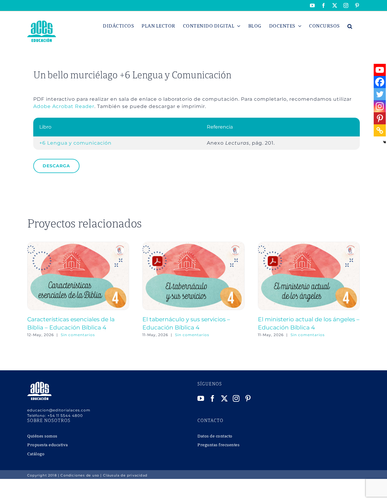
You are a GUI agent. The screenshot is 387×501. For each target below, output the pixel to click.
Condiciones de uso (79, 475)
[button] (350, 26)
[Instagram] (380, 106)
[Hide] (384, 142)
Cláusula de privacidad (125, 475)
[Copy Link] (380, 130)
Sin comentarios (78, 334)
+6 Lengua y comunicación (75, 143)
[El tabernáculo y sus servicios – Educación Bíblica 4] (193, 244)
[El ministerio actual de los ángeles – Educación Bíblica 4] (309, 244)
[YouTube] (200, 398)
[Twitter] (380, 94)
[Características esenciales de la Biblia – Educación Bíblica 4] (78, 244)
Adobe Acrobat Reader (63, 106)
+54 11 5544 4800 (65, 415)
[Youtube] (380, 70)
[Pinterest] (380, 118)
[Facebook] (380, 82)
